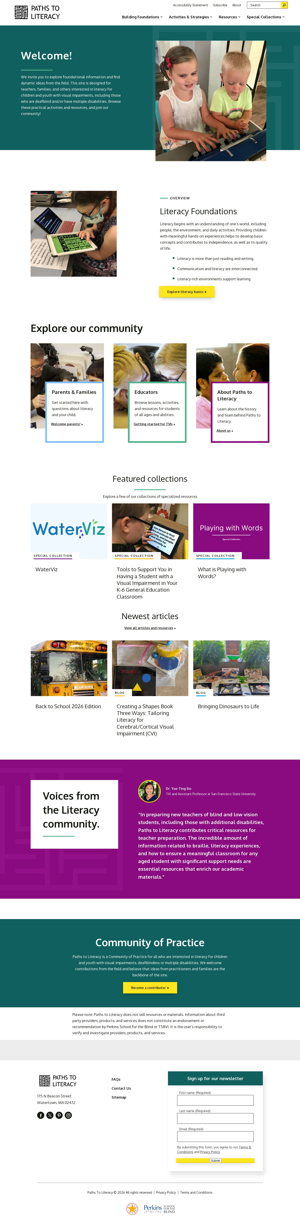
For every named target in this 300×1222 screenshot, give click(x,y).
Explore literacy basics (185, 292)
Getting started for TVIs (153, 424)
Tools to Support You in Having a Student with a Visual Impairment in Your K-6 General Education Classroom (147, 583)
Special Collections (264, 17)
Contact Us (121, 1088)
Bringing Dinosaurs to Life (228, 706)
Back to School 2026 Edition (68, 706)
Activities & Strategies (189, 17)
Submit (215, 1160)
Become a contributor (148, 988)
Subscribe (220, 5)
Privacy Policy (210, 1152)
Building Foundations (140, 17)
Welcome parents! (65, 424)
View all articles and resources (148, 628)
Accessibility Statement (190, 5)
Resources (228, 17)
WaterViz (47, 569)
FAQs (116, 1079)
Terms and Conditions (196, 1192)
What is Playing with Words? (222, 572)
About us (224, 431)
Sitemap (119, 1097)
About (236, 5)
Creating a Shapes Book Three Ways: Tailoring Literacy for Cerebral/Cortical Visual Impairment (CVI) (145, 720)
